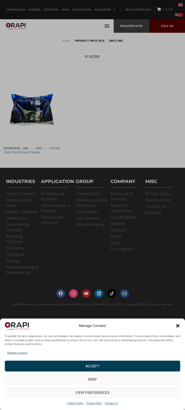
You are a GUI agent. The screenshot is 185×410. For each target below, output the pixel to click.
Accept (93, 366)
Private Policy (94, 403)
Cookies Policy (75, 403)
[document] (92, 205)
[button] (177, 325)
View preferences (92, 392)
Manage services (17, 352)
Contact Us (111, 403)
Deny (92, 379)
